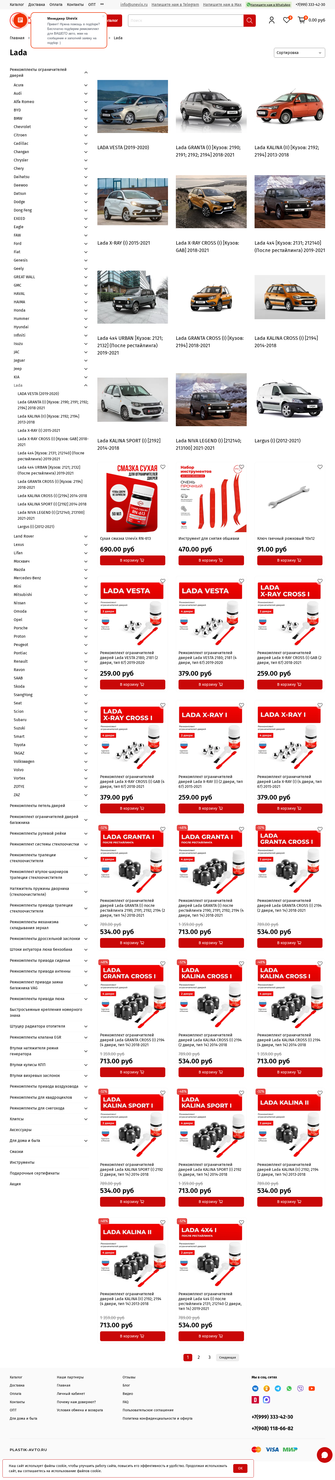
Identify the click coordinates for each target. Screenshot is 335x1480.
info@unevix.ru (134, 4)
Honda (20, 310)
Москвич (22, 561)
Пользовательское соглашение (148, 1410)
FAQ (126, 1402)
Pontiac (20, 653)
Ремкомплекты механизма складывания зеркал (34, 925)
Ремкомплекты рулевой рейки (38, 833)
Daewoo (21, 185)
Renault (21, 661)
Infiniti (20, 335)
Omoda (20, 611)
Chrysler (21, 160)
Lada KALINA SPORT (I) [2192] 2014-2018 (52, 504)
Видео (128, 1394)
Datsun (20, 193)
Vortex (19, 778)
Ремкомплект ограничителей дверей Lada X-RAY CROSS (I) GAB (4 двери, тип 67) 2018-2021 (132, 781)
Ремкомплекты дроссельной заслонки (45, 938)
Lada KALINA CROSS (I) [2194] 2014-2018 (52, 495)
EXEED (19, 218)
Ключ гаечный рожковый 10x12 (286, 538)
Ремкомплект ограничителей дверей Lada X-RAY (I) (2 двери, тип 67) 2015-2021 (211, 781)
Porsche (21, 628)
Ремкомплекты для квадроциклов (41, 1097)
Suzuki (19, 728)
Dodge (19, 201)
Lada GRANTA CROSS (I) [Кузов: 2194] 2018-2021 (50, 484)
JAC (16, 352)
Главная (17, 38)
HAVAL (19, 293)
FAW (17, 235)
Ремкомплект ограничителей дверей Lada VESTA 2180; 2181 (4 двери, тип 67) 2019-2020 (208, 657)
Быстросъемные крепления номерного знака (46, 1012)
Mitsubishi (23, 594)
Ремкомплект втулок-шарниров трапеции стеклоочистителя (39, 874)
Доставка (36, 4)
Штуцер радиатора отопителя (37, 1026)
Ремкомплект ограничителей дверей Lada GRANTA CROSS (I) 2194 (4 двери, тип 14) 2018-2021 (132, 1040)
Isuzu (18, 343)
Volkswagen (24, 761)
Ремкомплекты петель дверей (37, 805)
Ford (18, 243)
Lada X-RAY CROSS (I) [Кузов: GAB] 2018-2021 (53, 441)
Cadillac (21, 143)
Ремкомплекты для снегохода (37, 1108)
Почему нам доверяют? (76, 1402)
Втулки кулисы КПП (28, 1064)
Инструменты (22, 1162)
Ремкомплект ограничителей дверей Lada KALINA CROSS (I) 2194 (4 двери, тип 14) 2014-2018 (289, 1040)
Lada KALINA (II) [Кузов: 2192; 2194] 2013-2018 (48, 419)
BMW (18, 118)
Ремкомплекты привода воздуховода (44, 1086)
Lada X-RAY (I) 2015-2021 (39, 430)
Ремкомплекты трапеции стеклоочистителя (33, 858)
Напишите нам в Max (222, 4)
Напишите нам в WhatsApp (270, 5)
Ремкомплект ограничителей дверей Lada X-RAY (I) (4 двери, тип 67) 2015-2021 (289, 781)
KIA (16, 377)
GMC (17, 285)
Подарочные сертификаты (35, 1173)
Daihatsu (21, 176)
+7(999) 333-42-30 (310, 4)
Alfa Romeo (24, 101)
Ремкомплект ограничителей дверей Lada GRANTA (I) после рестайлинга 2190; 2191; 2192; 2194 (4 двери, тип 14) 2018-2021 (211, 908)
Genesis (20, 260)
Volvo (19, 769)
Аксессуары (21, 1129)
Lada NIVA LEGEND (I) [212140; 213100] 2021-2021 (51, 515)
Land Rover (24, 536)
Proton (20, 636)
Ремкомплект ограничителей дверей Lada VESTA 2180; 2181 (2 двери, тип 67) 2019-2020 (129, 657)
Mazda (19, 569)
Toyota (20, 744)
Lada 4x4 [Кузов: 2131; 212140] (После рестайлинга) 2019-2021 (51, 456)
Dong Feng (23, 210)
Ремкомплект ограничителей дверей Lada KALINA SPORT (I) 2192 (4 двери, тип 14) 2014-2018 (210, 1169)
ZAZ (17, 795)
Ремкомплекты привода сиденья (40, 960)
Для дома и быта (25, 1140)
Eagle (19, 227)
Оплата (56, 4)
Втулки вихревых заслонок (35, 1075)
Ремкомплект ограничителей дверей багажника (44, 819)
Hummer (21, 318)
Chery (19, 168)
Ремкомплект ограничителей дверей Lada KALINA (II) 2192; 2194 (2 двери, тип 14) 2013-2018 (288, 1169)
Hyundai (21, 327)
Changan (21, 151)
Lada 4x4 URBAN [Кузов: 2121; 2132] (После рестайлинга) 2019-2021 (49, 470)
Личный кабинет (71, 1394)
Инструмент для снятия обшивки (209, 538)
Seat (18, 703)
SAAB (18, 678)
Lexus (19, 544)
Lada (18, 385)
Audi (18, 93)
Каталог (17, 4)
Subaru (20, 719)
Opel (18, 619)
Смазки (16, 1151)
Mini (17, 586)
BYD (17, 110)
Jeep (18, 368)
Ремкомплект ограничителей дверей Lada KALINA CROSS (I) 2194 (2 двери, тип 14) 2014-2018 (210, 1040)
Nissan (20, 603)
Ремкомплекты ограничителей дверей (38, 72)
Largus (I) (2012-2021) (36, 526)
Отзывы (129, 1377)
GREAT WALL (24, 277)
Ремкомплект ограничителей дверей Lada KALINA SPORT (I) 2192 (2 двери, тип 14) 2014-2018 (131, 1169)
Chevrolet (22, 126)
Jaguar (19, 360)
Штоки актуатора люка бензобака (41, 949)
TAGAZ (19, 753)
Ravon (19, 669)
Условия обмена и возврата (80, 1410)
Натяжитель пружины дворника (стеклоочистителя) (39, 891)
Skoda (19, 686)
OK (240, 1468)
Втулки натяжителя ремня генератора (34, 1051)
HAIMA (19, 302)
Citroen (20, 135)
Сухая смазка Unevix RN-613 (125, 538)
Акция (15, 1184)
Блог (126, 1385)
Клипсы (17, 1119)
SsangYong (23, 694)
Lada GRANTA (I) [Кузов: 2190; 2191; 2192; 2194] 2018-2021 (53, 405)
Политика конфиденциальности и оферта (158, 1418)
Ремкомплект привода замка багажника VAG (36, 985)
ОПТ (92, 4)
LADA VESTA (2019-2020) (38, 393)
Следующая (227, 1357)
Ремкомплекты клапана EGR (35, 1037)
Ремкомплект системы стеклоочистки (44, 844)
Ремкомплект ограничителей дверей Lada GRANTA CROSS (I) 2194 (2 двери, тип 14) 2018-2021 (289, 905)
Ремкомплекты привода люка (37, 998)
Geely (19, 268)
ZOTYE (19, 786)
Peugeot (21, 644)
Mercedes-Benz (27, 578)
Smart (19, 736)
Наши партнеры (70, 1377)
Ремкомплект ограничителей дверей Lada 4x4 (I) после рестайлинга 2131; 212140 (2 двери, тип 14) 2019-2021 (210, 1301)
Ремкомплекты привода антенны (40, 971)
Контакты (75, 4)
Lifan (18, 553)
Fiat (17, 252)
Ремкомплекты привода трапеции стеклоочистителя (41, 908)
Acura (19, 85)
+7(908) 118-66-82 (272, 1429)
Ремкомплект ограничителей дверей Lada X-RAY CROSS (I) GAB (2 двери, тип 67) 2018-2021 (289, 657)
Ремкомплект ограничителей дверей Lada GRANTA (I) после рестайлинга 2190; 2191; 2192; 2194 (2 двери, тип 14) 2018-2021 (132, 908)
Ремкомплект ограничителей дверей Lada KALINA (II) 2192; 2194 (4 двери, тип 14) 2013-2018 (130, 1299)
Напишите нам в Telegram (175, 4)
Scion (19, 711)
